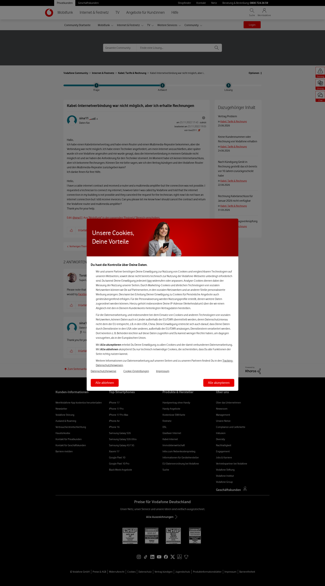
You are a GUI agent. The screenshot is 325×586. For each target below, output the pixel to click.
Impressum (162, 371)
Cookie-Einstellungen (136, 371)
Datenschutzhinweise (103, 371)
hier (149, 280)
